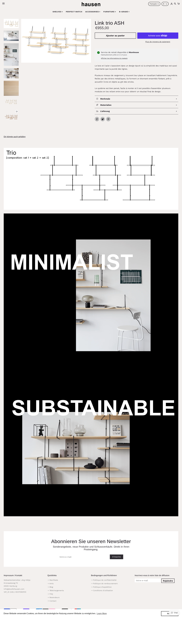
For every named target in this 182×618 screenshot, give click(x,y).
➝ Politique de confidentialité (103, 580)
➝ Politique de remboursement (104, 584)
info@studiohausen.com (14, 589)
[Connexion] (171, 4)
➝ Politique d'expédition (101, 587)
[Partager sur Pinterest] (108, 119)
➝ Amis (50, 584)
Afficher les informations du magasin (114, 58)
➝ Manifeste (52, 580)
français (153, 4)
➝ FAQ (50, 594)
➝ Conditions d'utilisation (102, 590)
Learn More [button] (102, 613)
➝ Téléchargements (55, 590)
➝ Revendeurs (53, 597)
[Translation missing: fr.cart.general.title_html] (178, 4)
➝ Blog (50, 587)
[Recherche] (175, 4)
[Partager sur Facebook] (97, 119)
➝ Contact (51, 601)
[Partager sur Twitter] (102, 119)
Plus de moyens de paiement (157, 42)
